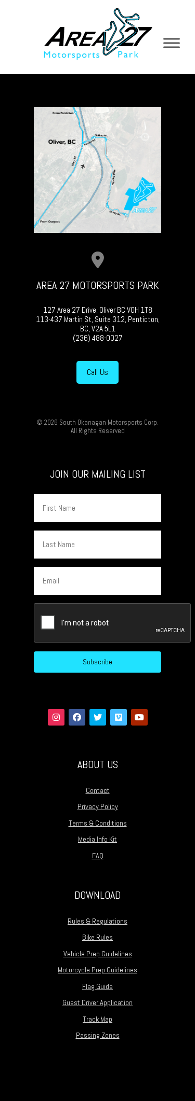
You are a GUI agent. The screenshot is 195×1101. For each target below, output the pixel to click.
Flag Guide (97, 986)
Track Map (97, 1019)
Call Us (97, 372)
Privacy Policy (97, 806)
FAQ (97, 855)
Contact (98, 790)
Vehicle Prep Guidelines (97, 953)
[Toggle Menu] (171, 43)
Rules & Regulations (97, 921)
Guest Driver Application (97, 1002)
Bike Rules (97, 937)
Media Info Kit (97, 839)
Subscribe (97, 661)
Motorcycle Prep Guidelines (97, 969)
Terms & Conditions (98, 823)
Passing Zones (98, 1035)
